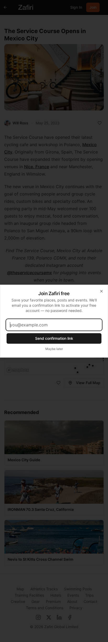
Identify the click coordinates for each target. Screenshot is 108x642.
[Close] (101, 291)
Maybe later (54, 349)
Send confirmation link (54, 338)
